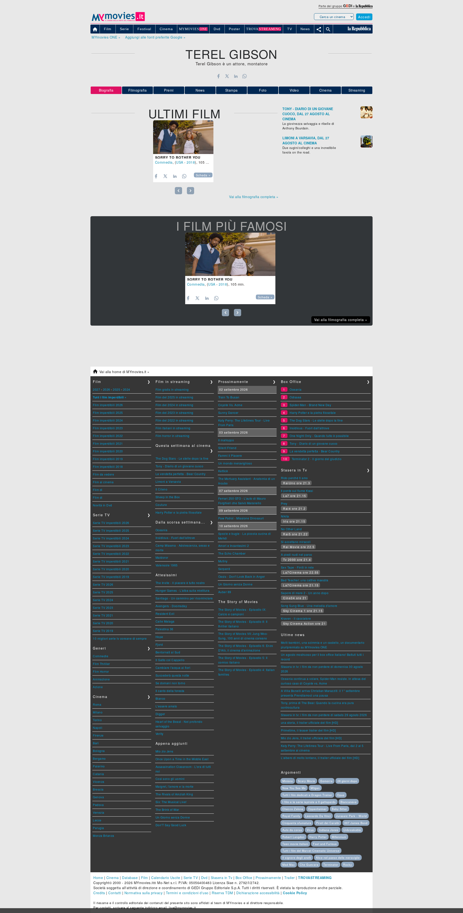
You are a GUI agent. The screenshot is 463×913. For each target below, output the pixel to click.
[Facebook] (218, 76)
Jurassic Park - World (351, 816)
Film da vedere (103, 474)
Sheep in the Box (168, 497)
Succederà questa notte (172, 675)
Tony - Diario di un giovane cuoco (180, 466)
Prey (284, 503)
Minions (287, 781)
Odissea (295, 397)
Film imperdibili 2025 (108, 412)
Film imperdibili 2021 (108, 443)
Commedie (100, 656)
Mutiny (223, 561)
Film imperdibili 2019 (108, 459)
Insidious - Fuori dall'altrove (175, 538)
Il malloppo (226, 440)
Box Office (244, 877)
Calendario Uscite (165, 877)
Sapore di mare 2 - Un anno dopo (305, 593)
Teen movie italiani (295, 844)
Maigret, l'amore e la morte (175, 786)
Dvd (204, 877)
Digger (160, 714)
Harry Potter (318, 837)
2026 (106, 389)
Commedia (164, 162)
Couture (161, 505)
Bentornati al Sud (168, 652)
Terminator (330, 864)
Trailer (289, 877)
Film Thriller (101, 664)
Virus (310, 830)
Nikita (285, 516)
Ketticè (223, 471)
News (200, 90)
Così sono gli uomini (170, 779)
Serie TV (191, 877)
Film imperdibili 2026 (108, 405)
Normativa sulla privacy (143, 892)
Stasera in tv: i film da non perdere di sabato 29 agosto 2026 (324, 715)
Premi (169, 90)
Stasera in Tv (221, 877)
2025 (116, 389)
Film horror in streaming (173, 436)
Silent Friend (227, 448)
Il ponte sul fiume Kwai (297, 491)
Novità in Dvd (102, 505)
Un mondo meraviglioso (235, 463)
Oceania (162, 530)
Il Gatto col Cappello (170, 660)
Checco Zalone (292, 809)
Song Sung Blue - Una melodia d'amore (309, 606)
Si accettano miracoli (296, 542)
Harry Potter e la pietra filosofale (179, 512)
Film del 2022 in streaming (174, 420)
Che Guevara (309, 864)
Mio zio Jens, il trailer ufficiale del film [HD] (311, 738)
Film (144, 877)
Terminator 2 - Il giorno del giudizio (317, 459)
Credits (99, 892)
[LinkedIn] (235, 76)
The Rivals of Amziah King (174, 794)
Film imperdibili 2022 (108, 436)
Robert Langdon (293, 837)
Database (130, 877)
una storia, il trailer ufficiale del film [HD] (309, 722)
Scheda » (203, 175)
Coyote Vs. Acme (230, 405)
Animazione (101, 679)
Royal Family (291, 816)
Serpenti (224, 569)
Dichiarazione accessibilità (258, 892)
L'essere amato (166, 706)
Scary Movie (306, 781)
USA (179, 162)
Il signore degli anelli (296, 857)
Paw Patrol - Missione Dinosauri (241, 518)
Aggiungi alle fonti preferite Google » (155, 37)
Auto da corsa (292, 830)
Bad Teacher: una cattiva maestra (304, 580)
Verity (159, 734)
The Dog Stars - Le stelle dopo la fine (182, 458)
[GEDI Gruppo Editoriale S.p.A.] (347, 6)
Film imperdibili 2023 (108, 428)
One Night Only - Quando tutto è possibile (319, 436)
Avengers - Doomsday (171, 606)
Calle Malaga (165, 621)
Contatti (114, 892)
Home (98, 877)
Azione (98, 687)
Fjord (159, 644)
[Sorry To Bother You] (183, 137)
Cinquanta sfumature (296, 823)
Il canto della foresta (170, 691)
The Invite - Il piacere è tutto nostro (180, 583)
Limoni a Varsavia (168, 481)
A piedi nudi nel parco (296, 554)
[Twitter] (227, 76)
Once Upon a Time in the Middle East (182, 759)
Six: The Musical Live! (171, 802)
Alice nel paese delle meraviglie (338, 857)
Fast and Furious (325, 844)
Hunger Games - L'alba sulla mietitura (183, 590)
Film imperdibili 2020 (108, 451)
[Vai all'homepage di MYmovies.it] (118, 20)
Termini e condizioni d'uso (187, 892)
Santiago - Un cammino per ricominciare (184, 598)
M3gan (315, 788)
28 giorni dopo (347, 781)
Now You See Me (294, 788)
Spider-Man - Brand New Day (310, 405)
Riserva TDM (222, 892)
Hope (159, 637)
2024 (126, 389)
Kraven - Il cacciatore (296, 618)
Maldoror (162, 557)
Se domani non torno (170, 683)
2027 (96, 389)
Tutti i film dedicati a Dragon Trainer (307, 795)
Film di (97, 490)
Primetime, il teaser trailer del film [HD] (308, 730)
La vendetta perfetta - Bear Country (181, 474)
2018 (191, 162)
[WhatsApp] (244, 76)
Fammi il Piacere (230, 455)
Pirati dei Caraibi (327, 823)
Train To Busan (228, 397)
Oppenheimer (317, 809)
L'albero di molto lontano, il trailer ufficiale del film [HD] (320, 758)
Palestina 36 (164, 629)
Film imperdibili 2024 (108, 420)
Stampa (231, 90)
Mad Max (288, 864)
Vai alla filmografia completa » (254, 196)
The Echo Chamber (232, 553)
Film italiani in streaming (173, 428)
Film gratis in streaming (172, 389)
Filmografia (137, 90)
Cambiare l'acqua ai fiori (173, 667)
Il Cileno (162, 489)
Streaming (356, 90)
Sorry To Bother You (177, 157)
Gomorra (326, 781)
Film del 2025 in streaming (174, 397)
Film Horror (101, 671)
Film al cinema (103, 482)
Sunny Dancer (228, 412)
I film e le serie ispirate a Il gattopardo (309, 802)
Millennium (339, 837)
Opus (341, 795)
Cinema (325, 90)
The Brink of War (167, 809)
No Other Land (291, 529)
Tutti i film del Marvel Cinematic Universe (311, 851)
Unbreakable (352, 830)
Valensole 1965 (167, 565)
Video (294, 90)
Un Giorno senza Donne (173, 817)
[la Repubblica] (364, 6)
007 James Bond (356, 823)
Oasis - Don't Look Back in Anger (241, 576)
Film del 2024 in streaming (174, 405)
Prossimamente (268, 877)
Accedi (364, 16)
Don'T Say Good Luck (171, 825)
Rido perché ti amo (294, 478)
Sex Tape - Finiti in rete (297, 567)
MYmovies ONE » (106, 37)
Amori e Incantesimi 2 (233, 546)
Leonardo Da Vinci (318, 816)
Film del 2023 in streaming (174, 412)
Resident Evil (165, 613)
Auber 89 (224, 592)
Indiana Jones (329, 830)
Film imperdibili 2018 (108, 466)
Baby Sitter (339, 809)
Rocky (347, 864)
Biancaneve (348, 802)
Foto (262, 90)
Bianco (160, 698)
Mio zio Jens (164, 751)
